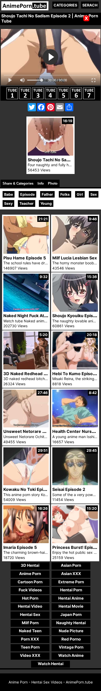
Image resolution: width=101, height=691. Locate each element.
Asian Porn (71, 565)
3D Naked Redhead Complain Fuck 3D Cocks (48, 373)
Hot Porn (30, 598)
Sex (93, 194)
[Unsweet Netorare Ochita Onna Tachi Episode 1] (26, 426)
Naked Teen (30, 630)
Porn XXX (30, 639)
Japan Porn (71, 614)
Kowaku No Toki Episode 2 (30, 489)
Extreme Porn (71, 581)
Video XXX (30, 655)
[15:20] (75, 542)
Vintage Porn (71, 647)
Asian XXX (71, 573)
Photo (52, 183)
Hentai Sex (30, 614)
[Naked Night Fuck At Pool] (26, 310)
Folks (65, 194)
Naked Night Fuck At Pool (28, 315)
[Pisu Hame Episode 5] (26, 252)
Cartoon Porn (30, 581)
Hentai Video (30, 606)
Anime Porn (30, 573)
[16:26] (26, 542)
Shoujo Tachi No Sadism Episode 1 (62, 159)
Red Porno (71, 639)
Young (46, 203)
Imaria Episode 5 (20, 547)
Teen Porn (30, 647)
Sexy (8, 203)
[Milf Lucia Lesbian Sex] (75, 252)
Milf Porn (30, 622)
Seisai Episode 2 (68, 489)
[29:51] (26, 484)
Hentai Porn (71, 589)
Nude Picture (71, 630)
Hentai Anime (71, 598)
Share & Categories (18, 183)
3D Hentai (30, 565)
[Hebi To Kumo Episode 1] (75, 368)
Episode (27, 194)
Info (41, 183)
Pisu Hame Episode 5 (24, 257)
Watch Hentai (50, 663)
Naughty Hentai (71, 622)
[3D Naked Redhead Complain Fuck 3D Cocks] (26, 368)
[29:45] (75, 484)
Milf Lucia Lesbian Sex (74, 257)
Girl (80, 194)
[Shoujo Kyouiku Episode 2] (75, 310)
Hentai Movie (71, 606)
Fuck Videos (30, 589)
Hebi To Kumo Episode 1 (76, 373)
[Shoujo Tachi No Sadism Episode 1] (50, 154)
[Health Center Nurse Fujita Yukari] (75, 426)
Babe (8, 194)
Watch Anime (71, 655)
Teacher (26, 203)
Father (47, 194)
